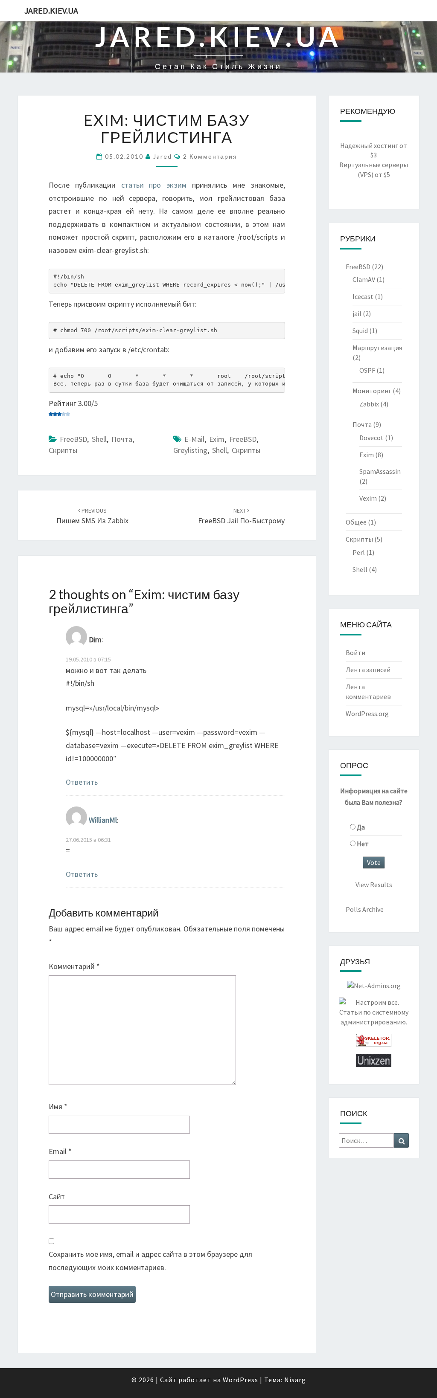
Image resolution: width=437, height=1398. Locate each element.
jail (357, 313)
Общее (356, 522)
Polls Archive (365, 909)
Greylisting (190, 450)
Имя (58, 1106)
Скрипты (63, 450)
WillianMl (103, 820)
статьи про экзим (154, 185)
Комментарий (74, 966)
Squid (360, 330)
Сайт (57, 1196)
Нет (363, 843)
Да (361, 827)
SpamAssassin (380, 471)
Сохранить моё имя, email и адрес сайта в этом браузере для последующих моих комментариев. (150, 1260)
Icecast (363, 296)
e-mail (194, 439)
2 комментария (210, 156)
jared (162, 156)
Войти (355, 652)
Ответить (82, 782)
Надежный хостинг (369, 145)
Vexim (368, 498)
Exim (216, 439)
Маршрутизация (377, 347)
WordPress (240, 1379)
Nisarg (295, 1379)
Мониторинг (372, 390)
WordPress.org (367, 713)
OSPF (367, 370)
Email (60, 1151)
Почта (121, 439)
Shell (99, 439)
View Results (373, 884)
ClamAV (364, 279)
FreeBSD (73, 439)
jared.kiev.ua (51, 10)
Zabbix (369, 404)
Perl (359, 552)
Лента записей (368, 669)
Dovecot (371, 437)
